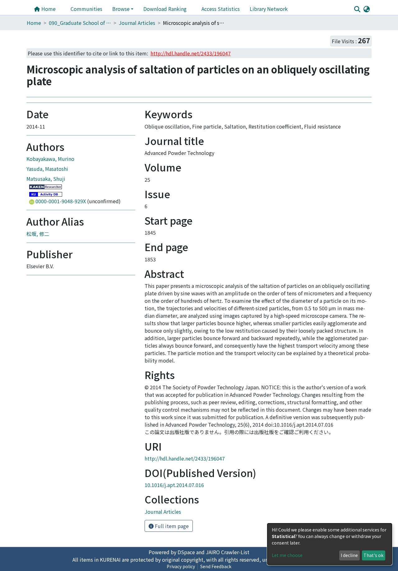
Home (48, 8)
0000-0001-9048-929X (60, 201)
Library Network (269, 8)
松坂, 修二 (37, 233)
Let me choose (287, 555)
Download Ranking (165, 8)
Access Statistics (220, 8)
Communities (86, 8)
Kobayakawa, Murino (50, 158)
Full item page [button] (171, 526)
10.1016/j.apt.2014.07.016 (174, 485)
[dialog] (329, 544)
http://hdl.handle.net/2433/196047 (185, 458)
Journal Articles (137, 22)
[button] (366, 8)
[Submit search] (357, 9)
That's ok (373, 555)
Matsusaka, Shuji (45, 178)
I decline (349, 555)
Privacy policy (181, 566)
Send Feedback (215, 566)
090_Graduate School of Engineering (80, 22)
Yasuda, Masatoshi (47, 168)
